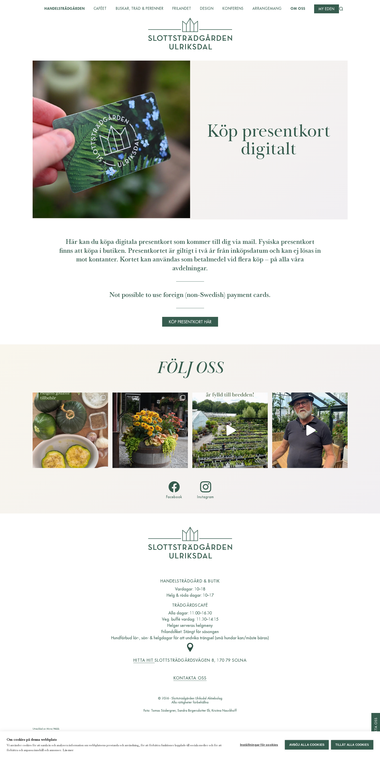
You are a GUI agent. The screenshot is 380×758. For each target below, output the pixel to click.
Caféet (100, 8)
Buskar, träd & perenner (140, 8)
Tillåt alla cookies (352, 744)
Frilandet (181, 8)
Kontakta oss (190, 678)
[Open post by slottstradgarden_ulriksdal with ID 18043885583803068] (310, 430)
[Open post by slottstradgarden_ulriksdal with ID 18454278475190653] (150, 430)
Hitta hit (144, 660)
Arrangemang (267, 8)
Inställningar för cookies (259, 744)
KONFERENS (233, 8)
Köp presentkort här (190, 321)
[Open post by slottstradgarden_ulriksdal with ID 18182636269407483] (70, 430)
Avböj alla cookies (307, 744)
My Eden (327, 8)
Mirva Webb (53, 728)
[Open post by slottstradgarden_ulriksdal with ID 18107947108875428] (230, 430)
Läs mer (68, 750)
